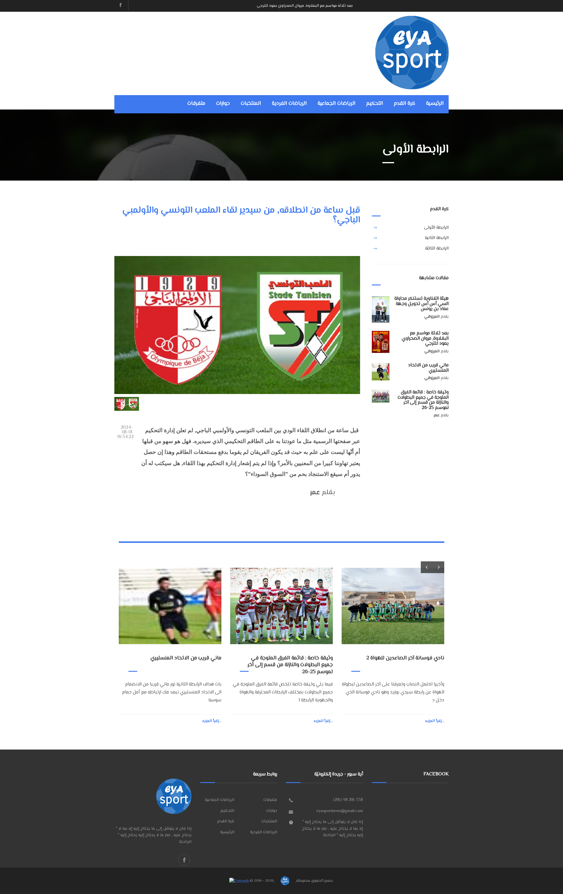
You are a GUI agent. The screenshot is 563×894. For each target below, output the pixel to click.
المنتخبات (251, 104)
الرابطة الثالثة (437, 248)
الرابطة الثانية (437, 238)
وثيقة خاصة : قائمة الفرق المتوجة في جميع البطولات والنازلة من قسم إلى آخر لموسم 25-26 (423, 400)
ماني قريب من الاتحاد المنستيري (326, 6)
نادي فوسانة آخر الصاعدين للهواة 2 (405, 658)
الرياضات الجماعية (336, 104)
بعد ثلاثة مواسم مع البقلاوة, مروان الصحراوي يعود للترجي (425, 338)
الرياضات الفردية (289, 104)
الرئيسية (435, 104)
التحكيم (374, 104)
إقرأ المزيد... (211, 721)
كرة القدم (404, 104)
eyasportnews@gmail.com (339, 811)
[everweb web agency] (239, 881)
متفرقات (196, 104)
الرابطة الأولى (436, 227)
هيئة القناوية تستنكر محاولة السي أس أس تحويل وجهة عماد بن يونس (421, 304)
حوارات (223, 104)
